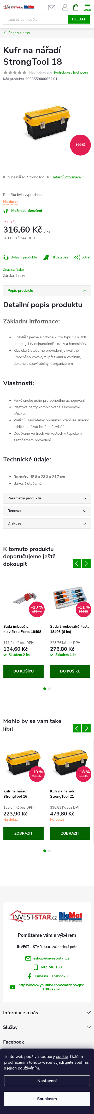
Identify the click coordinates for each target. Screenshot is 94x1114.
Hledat (79, 19)
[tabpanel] (23, 627)
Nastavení (47, 1081)
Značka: (13, 269)
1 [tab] (44, 688)
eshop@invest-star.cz (51, 958)
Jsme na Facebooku (51, 976)
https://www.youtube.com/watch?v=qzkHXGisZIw (51, 987)
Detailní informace (66, 177)
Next (86, 563)
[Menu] (87, 7)
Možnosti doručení (26, 210)
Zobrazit (23, 833)
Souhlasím (47, 1099)
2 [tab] (49, 688)
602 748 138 (51, 967)
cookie (62, 1057)
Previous (77, 563)
